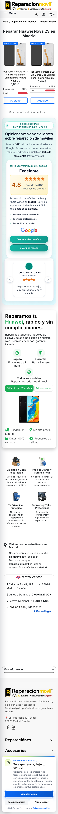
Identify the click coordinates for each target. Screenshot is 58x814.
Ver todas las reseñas (29, 239)
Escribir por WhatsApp (20, 388)
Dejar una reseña (29, 248)
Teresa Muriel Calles (29, 272)
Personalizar (41, 802)
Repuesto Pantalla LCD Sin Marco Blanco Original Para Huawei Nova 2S (15, 76)
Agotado (15, 100)
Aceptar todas (29, 794)
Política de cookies (42, 808)
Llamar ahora (44, 388)
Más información (14, 669)
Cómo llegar (43, 611)
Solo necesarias (16, 802)
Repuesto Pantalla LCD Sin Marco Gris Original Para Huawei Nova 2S (42, 74)
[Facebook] (7, 728)
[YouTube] (14, 728)
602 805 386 (18, 607)
